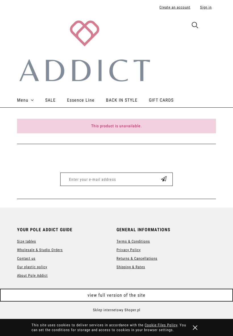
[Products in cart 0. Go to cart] (210, 26)
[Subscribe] (163, 179)
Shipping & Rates (130, 267)
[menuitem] (31, 100)
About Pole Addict (32, 275)
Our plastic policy (32, 267)
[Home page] (84, 50)
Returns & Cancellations (136, 258)
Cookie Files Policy (161, 325)
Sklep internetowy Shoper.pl (116, 310)
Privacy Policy (128, 250)
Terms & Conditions (133, 241)
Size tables (26, 241)
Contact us (26, 258)
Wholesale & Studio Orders (40, 250)
